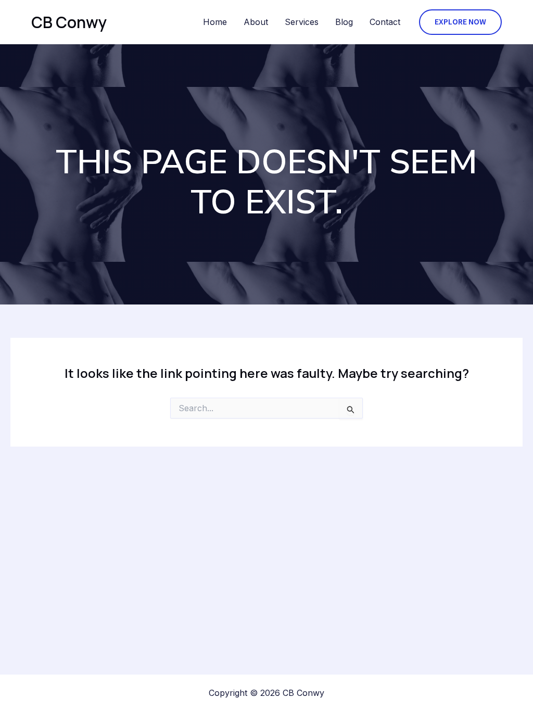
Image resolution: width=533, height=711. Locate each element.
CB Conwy (69, 22)
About (256, 22)
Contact (385, 22)
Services (302, 22)
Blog (344, 22)
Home (215, 22)
